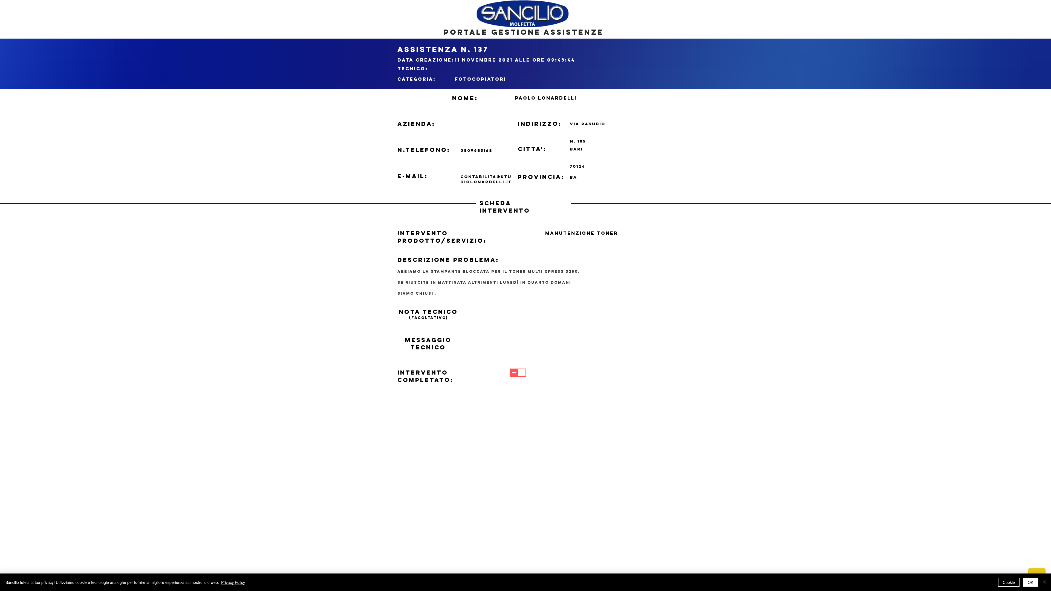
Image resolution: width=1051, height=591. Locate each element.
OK (1030, 582)
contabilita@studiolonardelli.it (486, 179)
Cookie (1009, 582)
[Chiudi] (1044, 582)
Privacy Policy (233, 582)
